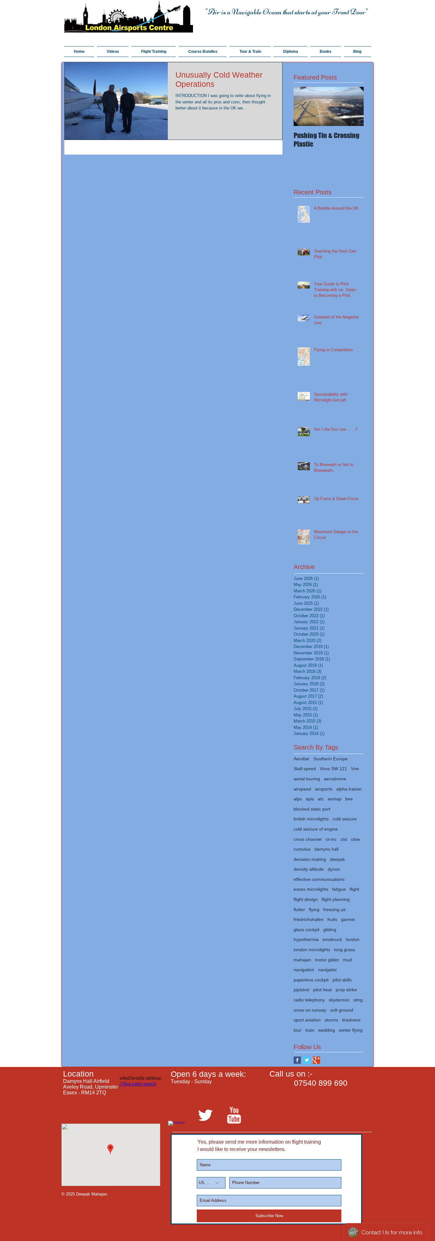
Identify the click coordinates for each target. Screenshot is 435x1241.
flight (354, 889)
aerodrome (335, 778)
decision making (310, 859)
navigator (327, 969)
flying (314, 909)
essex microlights (311, 889)
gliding (329, 929)
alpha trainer (349, 788)
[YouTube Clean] (233, 1115)
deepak (337, 859)
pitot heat (322, 989)
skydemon (339, 999)
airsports (323, 788)
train (309, 1030)
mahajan (302, 959)
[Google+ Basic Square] (316, 1060)
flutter (299, 909)
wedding (326, 1030)
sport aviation (307, 1019)
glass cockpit (306, 929)
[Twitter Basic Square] (306, 1060)
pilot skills (342, 979)
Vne (355, 768)
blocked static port (312, 809)
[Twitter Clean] (205, 1115)
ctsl (343, 839)
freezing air (334, 909)
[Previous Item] (304, 106)
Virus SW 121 (333, 768)
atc (321, 798)
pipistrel (301, 989)
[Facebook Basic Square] (297, 1060)
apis (310, 798)
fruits (332, 919)
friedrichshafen (309, 919)
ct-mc (331, 839)
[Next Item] (353, 106)
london (353, 939)
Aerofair (302, 758)
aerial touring (307, 778)
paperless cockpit (311, 979)
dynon (334, 869)
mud (347, 959)
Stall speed (305, 768)
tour (298, 1030)
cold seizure (344, 818)
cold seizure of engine (316, 829)
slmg (358, 999)
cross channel (308, 839)
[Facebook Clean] (176, 1129)
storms (331, 1019)
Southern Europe (330, 758)
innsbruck (332, 939)
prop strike (346, 989)
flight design (306, 899)
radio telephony (309, 999)
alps (298, 798)
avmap (334, 798)
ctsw (355, 839)
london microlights (312, 949)
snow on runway (310, 1010)
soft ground (341, 1010)
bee (349, 798)
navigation (304, 969)
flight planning (336, 899)
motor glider (327, 959)
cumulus (302, 849)
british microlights (311, 818)
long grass (344, 949)
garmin (348, 919)
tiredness (351, 1019)
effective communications (319, 879)
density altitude (309, 869)
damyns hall (326, 849)
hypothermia (306, 939)
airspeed (302, 788)
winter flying (351, 1030)
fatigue (339, 889)
